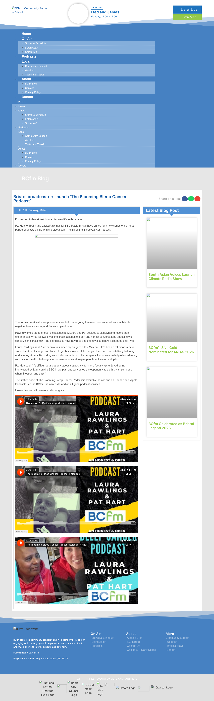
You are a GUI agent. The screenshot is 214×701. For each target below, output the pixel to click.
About (26, 79)
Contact (29, 88)
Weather (29, 70)
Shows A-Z (31, 123)
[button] (83, 101)
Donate (27, 97)
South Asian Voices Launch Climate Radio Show (171, 276)
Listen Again (188, 17)
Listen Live (188, 9)
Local (26, 61)
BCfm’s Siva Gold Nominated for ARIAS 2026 (171, 350)
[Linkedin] (188, 98)
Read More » (155, 284)
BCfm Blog (31, 83)
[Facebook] (173, 98)
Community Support (36, 66)
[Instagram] (180, 98)
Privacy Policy (33, 161)
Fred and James (105, 12)
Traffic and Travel (34, 144)
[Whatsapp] (196, 98)
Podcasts (23, 127)
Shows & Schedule (35, 43)
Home (21, 106)
